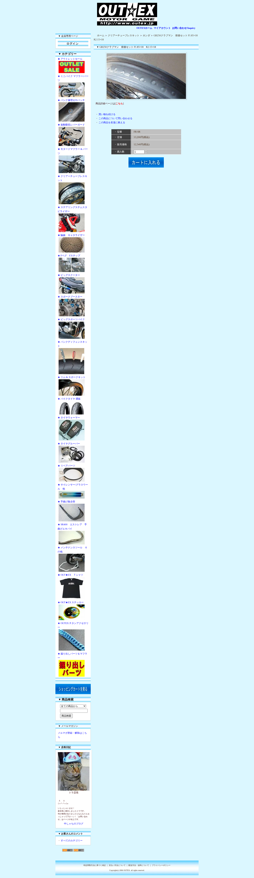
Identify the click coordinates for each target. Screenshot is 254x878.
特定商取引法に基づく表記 (94, 865)
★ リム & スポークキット (71, 377)
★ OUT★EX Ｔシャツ (70, 574)
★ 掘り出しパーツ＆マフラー (72, 655)
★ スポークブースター (70, 296)
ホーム (100, 35)
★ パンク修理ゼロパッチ (71, 100)
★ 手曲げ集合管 (68, 501)
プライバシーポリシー (161, 865)
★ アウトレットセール (70, 58)
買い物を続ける (107, 114)
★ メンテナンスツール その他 (72, 549)
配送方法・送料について (138, 865)
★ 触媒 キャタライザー (71, 235)
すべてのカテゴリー (72, 840)
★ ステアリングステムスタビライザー (72, 209)
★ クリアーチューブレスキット (72, 178)
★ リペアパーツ (66, 465)
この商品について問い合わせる (115, 118)
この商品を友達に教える (112, 122)
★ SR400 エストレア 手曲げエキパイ (72, 526)
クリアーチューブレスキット (123, 35)
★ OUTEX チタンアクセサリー (73, 625)
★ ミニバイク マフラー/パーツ (73, 78)
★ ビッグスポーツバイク (71, 319)
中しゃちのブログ (73, 823)
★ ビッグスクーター (69, 275)
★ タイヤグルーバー (69, 443)
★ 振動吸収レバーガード (71, 124)
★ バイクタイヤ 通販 (69, 398)
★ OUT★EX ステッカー (71, 602)
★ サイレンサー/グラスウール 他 (73, 486)
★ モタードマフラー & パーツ (73, 151)
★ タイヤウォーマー (69, 417)
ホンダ (146, 35)
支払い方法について (117, 865)
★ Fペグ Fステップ (69, 255)
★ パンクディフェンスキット (72, 343)
